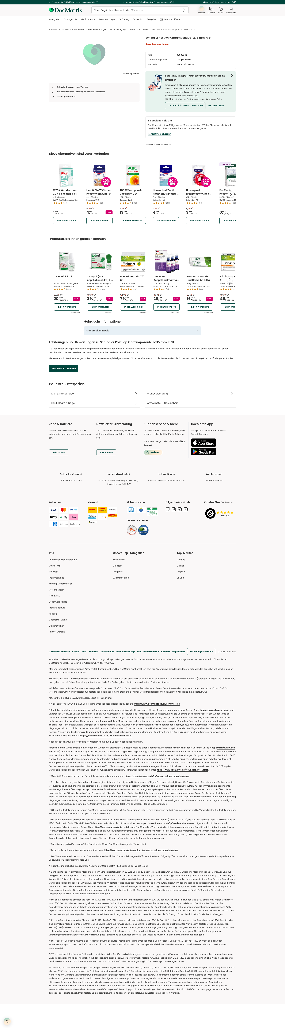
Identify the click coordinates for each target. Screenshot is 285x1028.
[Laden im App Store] (212, 442)
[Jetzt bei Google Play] (212, 451)
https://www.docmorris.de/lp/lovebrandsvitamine (167, 823)
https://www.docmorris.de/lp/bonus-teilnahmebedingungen (157, 776)
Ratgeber (117, 571)
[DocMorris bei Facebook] (173, 509)
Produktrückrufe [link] (57, 607)
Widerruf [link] (93, 651)
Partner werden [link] (57, 631)
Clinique (181, 559)
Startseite (53, 29)
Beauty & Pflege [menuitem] (107, 19)
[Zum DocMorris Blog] (168, 509)
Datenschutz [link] (107, 651)
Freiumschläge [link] (56, 577)
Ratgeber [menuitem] (151, 19)
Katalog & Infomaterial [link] (60, 583)
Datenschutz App (125, 651)
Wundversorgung (118, 29)
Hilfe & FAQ (54, 595)
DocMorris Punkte (58, 619)
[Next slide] (231, 195)
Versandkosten (56, 589)
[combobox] (140, 10)
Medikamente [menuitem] (88, 19)
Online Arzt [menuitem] (138, 19)
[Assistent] (7, 1021)
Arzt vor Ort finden (216, 106)
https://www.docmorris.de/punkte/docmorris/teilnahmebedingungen (141, 850)
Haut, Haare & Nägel (97, 29)
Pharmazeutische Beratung (63, 559)
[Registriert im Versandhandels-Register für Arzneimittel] (152, 511)
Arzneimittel (119, 559)
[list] (94, 54)
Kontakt (165, 651)
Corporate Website (59, 651)
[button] (185, 105)
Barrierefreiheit (56, 625)
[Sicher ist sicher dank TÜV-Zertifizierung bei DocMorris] (131, 510)
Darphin (181, 571)
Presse (75, 651)
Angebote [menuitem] (72, 19)
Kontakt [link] (53, 613)
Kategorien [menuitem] (54, 19)
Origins (180, 565)
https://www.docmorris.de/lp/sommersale (157, 704)
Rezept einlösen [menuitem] (172, 19)
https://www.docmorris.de (214, 710)
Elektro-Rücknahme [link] (148, 651)
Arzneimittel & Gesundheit (72, 29)
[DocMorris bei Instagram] (179, 509)
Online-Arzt (54, 565)
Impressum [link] (178, 651)
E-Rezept (53, 571)
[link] (132, 530)
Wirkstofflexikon (121, 577)
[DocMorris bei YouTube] (185, 509)
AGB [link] (84, 651)
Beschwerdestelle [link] (58, 601)
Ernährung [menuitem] (123, 19)
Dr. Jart (180, 577)
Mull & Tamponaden (139, 29)
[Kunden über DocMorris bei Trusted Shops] (220, 513)
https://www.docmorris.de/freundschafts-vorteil (106, 736)
